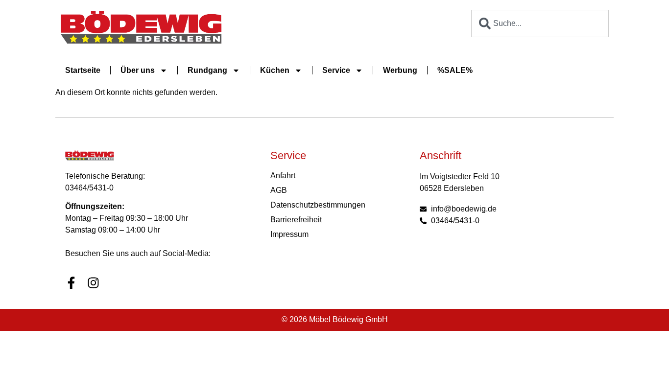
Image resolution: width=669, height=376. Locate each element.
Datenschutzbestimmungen (317, 205)
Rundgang (207, 70)
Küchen (274, 70)
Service (336, 70)
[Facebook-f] (71, 283)
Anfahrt (282, 175)
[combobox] (540, 23)
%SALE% (455, 70)
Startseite (82, 70)
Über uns (137, 70)
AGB (278, 190)
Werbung (400, 70)
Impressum (289, 234)
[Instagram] (93, 283)
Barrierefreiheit (296, 219)
